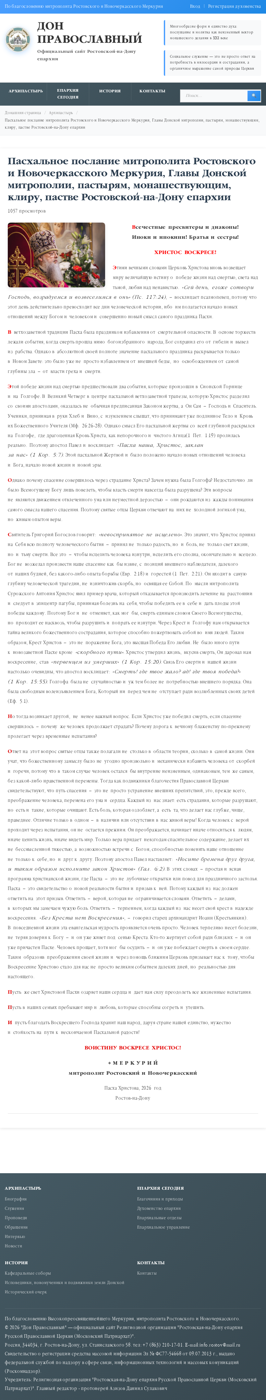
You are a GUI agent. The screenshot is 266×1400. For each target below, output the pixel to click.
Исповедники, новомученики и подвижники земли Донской (65, 1283)
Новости (13, 1246)
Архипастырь (26, 91)
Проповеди (16, 1218)
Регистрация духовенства (234, 6)
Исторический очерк (26, 1292)
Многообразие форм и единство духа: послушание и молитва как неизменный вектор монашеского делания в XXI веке (211, 32)
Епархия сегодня (68, 94)
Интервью (15, 1237)
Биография (16, 1199)
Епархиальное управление (163, 1227)
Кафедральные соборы (28, 1273)
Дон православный (89, 33)
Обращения (16, 1227)
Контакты (152, 91)
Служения (14, 1209)
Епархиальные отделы (159, 1218)
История (110, 91)
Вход (195, 6)
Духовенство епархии (159, 1209)
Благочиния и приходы (160, 1199)
